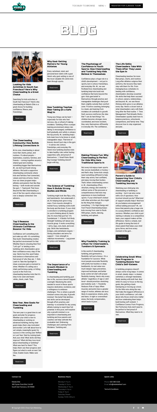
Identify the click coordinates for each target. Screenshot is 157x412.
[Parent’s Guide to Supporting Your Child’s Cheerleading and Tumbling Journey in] (129, 158)
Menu (101, 5)
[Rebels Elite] (19, 6)
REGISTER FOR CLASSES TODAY (126, 6)
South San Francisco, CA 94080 (23, 387)
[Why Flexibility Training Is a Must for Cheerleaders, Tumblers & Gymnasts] (95, 235)
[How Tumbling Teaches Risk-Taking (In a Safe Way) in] (61, 101)
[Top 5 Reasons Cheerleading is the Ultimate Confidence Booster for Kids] (27, 216)
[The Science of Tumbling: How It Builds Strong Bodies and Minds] (61, 180)
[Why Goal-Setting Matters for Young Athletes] (61, 55)
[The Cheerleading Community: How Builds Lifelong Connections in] (27, 133)
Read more (19, 118)
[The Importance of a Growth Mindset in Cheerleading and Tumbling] (61, 259)
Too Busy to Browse (83, 5)
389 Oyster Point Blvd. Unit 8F (22, 384)
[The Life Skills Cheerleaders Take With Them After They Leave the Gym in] (129, 56)
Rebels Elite (16, 382)
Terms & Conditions (111, 389)
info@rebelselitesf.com (117, 384)
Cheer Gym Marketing (33, 408)
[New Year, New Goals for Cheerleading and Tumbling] (27, 297)
